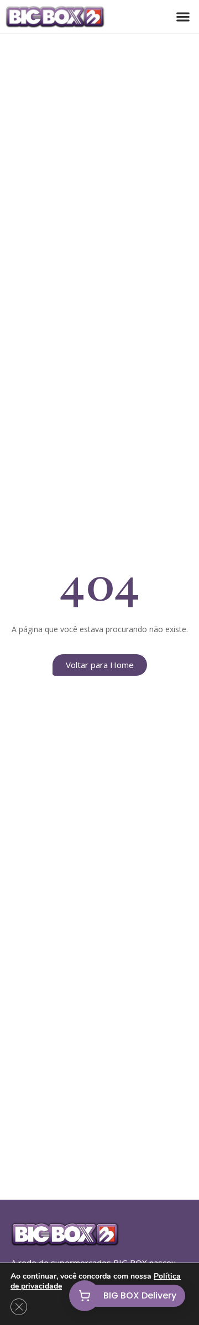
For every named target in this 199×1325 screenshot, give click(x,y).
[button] (182, 17)
